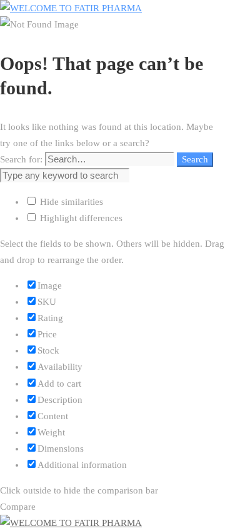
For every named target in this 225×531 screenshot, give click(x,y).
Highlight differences (80, 218)
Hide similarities (70, 202)
